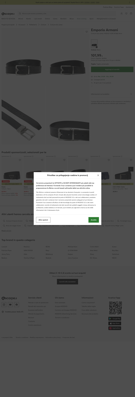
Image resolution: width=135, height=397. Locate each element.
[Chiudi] (98, 175)
